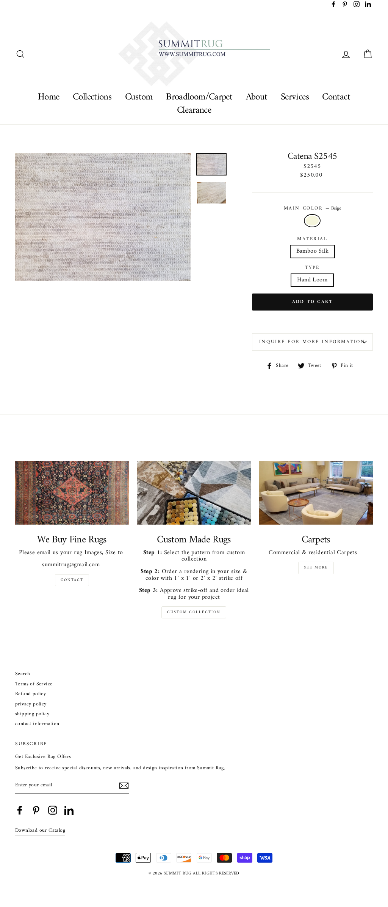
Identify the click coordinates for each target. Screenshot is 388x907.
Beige (312, 221)
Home (48, 97)
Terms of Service (33, 684)
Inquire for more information (312, 342)
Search (22, 674)
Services (295, 97)
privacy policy (31, 704)
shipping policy (32, 714)
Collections (92, 97)
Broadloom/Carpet (199, 97)
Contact (336, 97)
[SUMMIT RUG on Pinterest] (36, 810)
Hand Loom (312, 280)
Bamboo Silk (312, 251)
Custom (139, 97)
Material (312, 239)
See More (316, 567)
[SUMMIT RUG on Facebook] (19, 810)
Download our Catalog (40, 830)
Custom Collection (194, 612)
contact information (37, 724)
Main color (312, 208)
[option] (103, 217)
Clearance (194, 110)
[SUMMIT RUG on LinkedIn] (69, 810)
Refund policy (30, 694)
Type (312, 267)
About (257, 97)
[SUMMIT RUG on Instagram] (52, 810)
